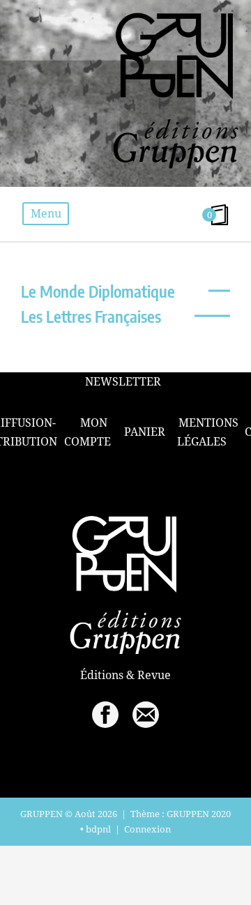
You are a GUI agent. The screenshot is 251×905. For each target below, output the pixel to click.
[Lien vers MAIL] (145, 714)
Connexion (147, 829)
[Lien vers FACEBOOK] (105, 714)
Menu (46, 213)
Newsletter (123, 381)
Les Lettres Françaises (91, 316)
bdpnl (98, 829)
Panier (144, 431)
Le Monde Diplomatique (98, 291)
